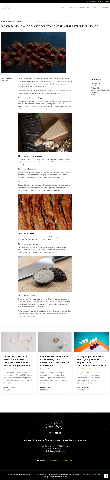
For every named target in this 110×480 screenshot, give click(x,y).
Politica (93, 88)
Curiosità (18, 21)
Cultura (93, 92)
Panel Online (84, 7)
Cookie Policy (96, 474)
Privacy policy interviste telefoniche (55, 477)
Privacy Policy (85, 474)
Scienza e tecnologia (98, 90)
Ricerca (93, 94)
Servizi (61, 7)
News (95, 7)
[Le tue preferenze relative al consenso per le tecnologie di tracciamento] (106, 476)
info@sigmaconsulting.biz (55, 451)
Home (3, 21)
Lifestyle (94, 86)
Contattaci (105, 7)
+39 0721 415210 (55, 448)
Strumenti (72, 7)
